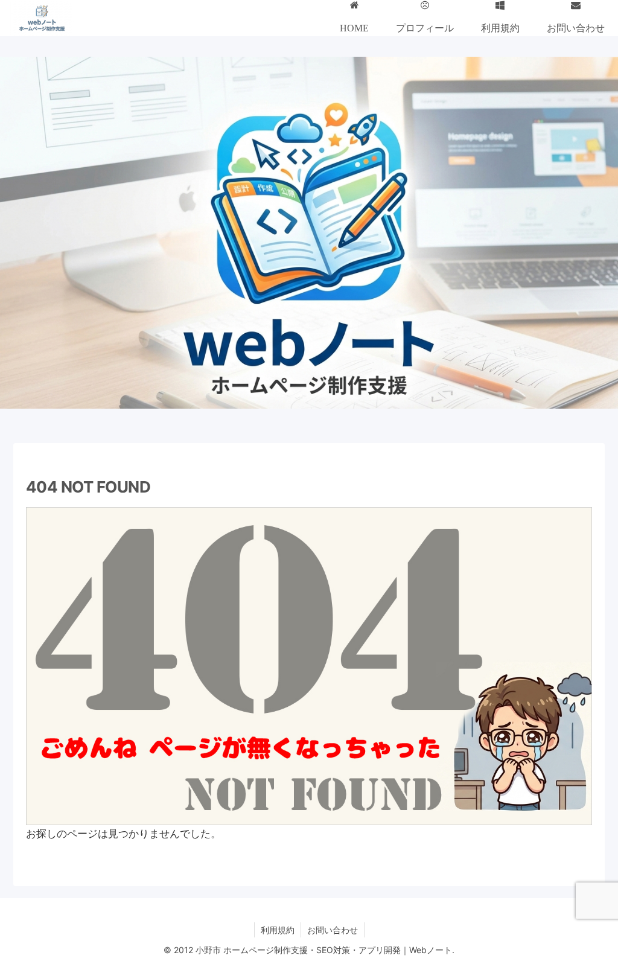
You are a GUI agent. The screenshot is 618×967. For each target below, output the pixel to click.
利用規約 (278, 930)
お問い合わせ (332, 930)
